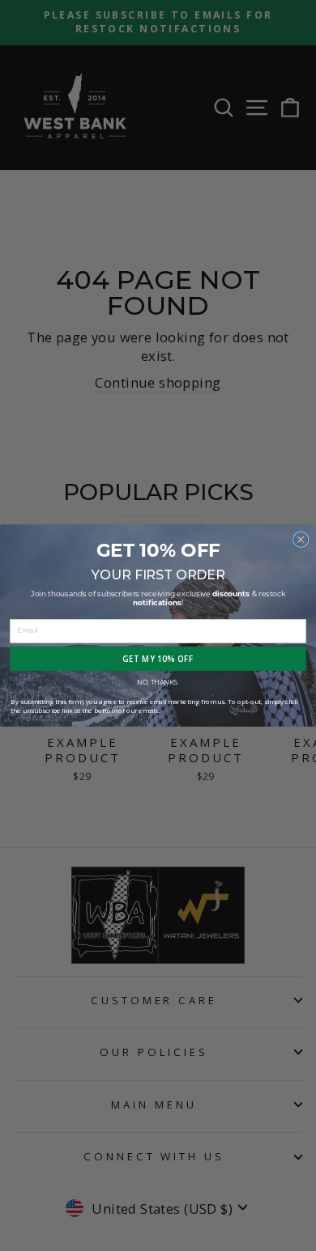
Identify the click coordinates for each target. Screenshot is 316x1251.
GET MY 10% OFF (158, 658)
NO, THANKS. (158, 683)
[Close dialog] (301, 539)
